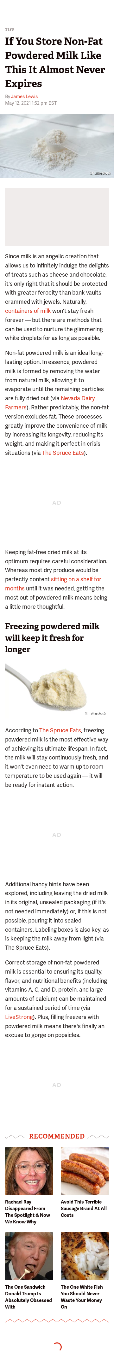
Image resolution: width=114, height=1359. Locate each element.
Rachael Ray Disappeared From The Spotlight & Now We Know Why (27, 1212)
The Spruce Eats (63, 452)
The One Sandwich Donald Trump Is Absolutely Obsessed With (28, 1297)
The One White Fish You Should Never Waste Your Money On (82, 1297)
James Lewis (24, 96)
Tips (9, 29)
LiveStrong (19, 1017)
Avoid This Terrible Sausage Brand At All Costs (84, 1208)
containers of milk (28, 310)
